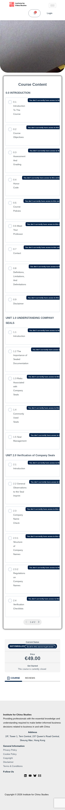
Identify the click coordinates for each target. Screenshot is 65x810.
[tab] (13, 498)
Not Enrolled (32, 463)
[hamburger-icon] (52, 5)
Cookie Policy (10, 574)
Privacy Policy (10, 569)
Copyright (8, 578)
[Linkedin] (25, 595)
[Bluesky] (34, 595)
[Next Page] (39, 438)
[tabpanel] (32, 506)
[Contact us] (39, 595)
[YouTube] (30, 595)
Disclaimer (8, 582)
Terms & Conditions (13, 586)
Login (49, 13)
